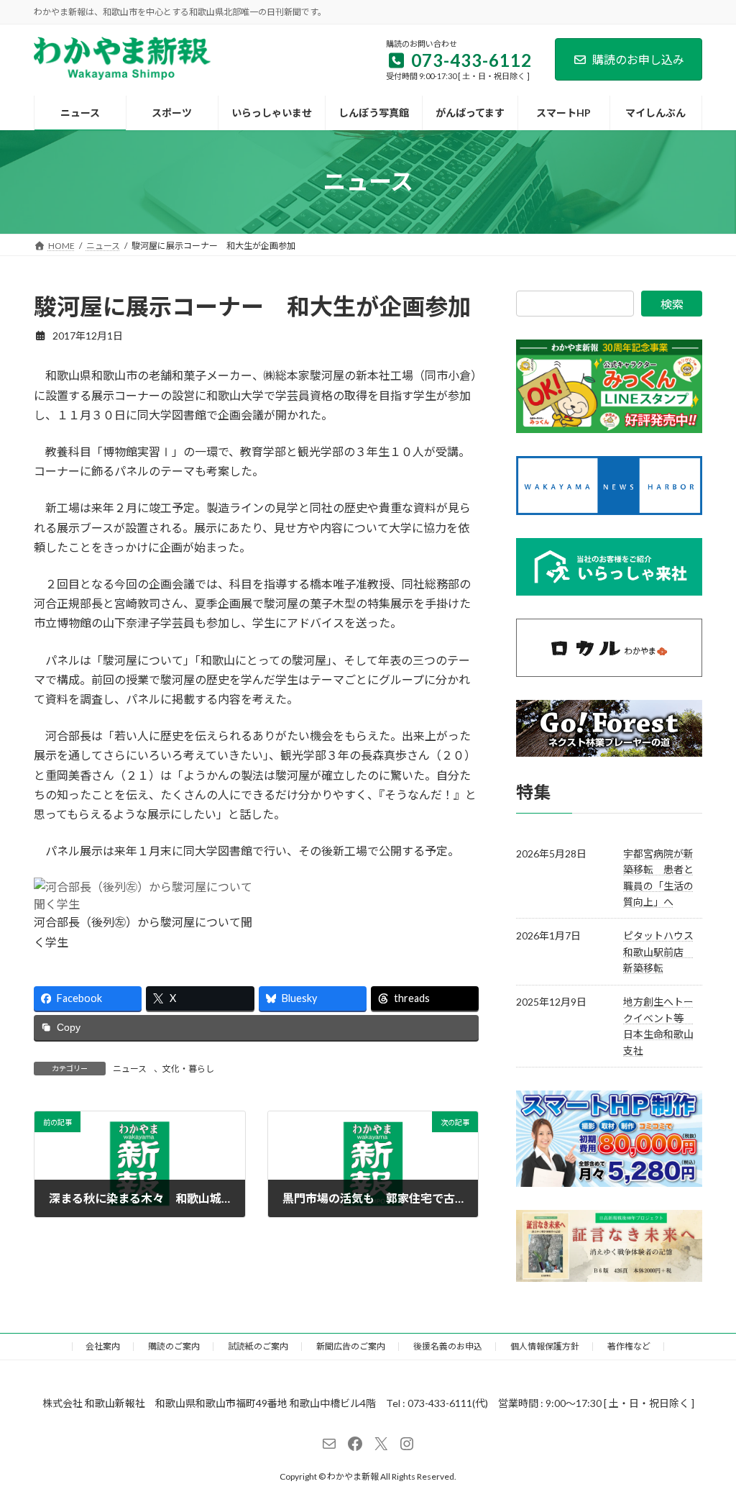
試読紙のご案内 (258, 1346)
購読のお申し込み (638, 59)
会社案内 (103, 1346)
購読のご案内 (174, 1346)
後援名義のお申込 (447, 1346)
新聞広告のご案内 (350, 1346)
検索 (672, 304)
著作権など (628, 1346)
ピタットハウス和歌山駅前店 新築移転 (658, 951)
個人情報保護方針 (544, 1346)
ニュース (130, 1068)
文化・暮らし (188, 1068)
